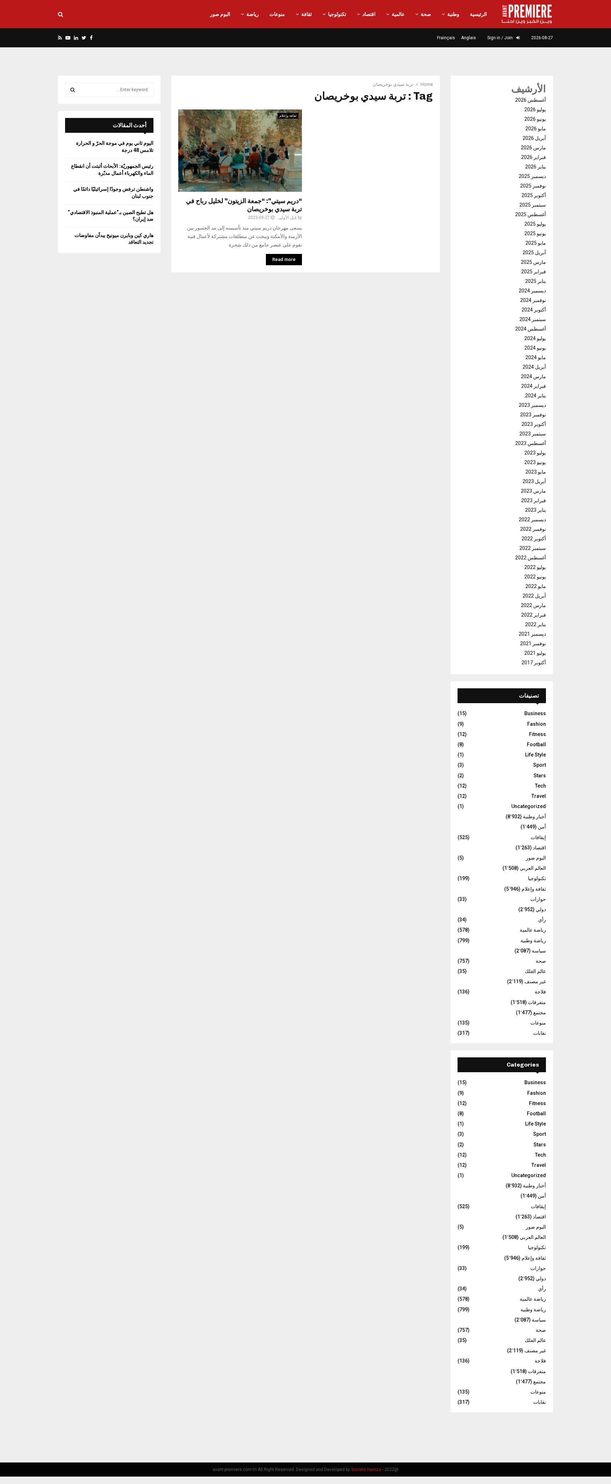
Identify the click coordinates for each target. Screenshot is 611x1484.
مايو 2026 (535, 128)
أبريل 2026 (534, 138)
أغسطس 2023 (530, 443)
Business (535, 713)
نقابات (539, 1033)
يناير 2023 (535, 510)
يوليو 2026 (535, 109)
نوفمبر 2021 (533, 643)
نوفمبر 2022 (533, 529)
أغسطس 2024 (530, 329)
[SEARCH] (72, 90)
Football (536, 744)
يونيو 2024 (535, 348)
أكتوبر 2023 (534, 424)
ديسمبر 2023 (532, 405)
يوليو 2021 (535, 653)
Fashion (536, 724)
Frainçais (446, 37)
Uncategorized (528, 806)
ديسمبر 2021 (532, 634)
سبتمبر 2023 (532, 434)
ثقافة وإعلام (288, 116)
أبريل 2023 (534, 481)
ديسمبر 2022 (532, 519)
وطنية (453, 14)
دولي (541, 909)
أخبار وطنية (534, 816)
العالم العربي (533, 868)
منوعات (277, 14)
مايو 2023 (535, 472)
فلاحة (540, 992)
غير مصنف (535, 981)
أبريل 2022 (534, 596)
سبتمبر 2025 (532, 205)
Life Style (535, 755)
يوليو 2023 (535, 453)
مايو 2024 (535, 357)
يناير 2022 (535, 624)
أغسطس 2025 (530, 214)
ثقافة (306, 14)
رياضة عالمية (533, 930)
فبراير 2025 (533, 271)
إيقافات (538, 837)
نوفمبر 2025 (533, 186)
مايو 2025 (535, 243)
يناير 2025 (535, 281)
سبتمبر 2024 (532, 319)
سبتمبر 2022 (532, 548)
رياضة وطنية (533, 940)
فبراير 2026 (533, 157)
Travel (538, 796)
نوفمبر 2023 (533, 414)
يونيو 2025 (535, 233)
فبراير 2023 (533, 500)
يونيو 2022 (535, 577)
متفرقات (537, 1002)
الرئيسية (478, 14)
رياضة (252, 14)
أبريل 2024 (534, 367)
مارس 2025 (533, 262)
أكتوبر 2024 (534, 310)
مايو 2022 (535, 586)
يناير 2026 (535, 167)
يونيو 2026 (535, 119)
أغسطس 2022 (530, 557)
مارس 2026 (533, 147)
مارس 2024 (533, 376)
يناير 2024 (535, 395)
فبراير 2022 (533, 615)
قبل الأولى (287, 217)
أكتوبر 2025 (534, 195)
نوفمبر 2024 (533, 300)
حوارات (538, 899)
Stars (540, 775)
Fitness (537, 734)
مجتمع (539, 1012)
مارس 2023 (533, 491)
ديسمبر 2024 (532, 290)
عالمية (398, 14)
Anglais (468, 37)
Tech (540, 786)
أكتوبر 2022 (534, 538)
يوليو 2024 (535, 338)
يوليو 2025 (535, 224)
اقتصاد (369, 14)
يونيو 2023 (535, 462)
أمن (542, 827)
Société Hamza (366, 1469)
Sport (539, 765)
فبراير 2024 (533, 386)
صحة (426, 14)
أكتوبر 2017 (534, 662)
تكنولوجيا (337, 14)
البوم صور (220, 14)
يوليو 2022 (535, 567)
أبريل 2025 (534, 252)
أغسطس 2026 (530, 100)
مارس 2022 (533, 605)
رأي (542, 919)
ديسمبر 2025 (532, 176)
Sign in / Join (500, 37)
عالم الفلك (535, 971)
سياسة (539, 951)
